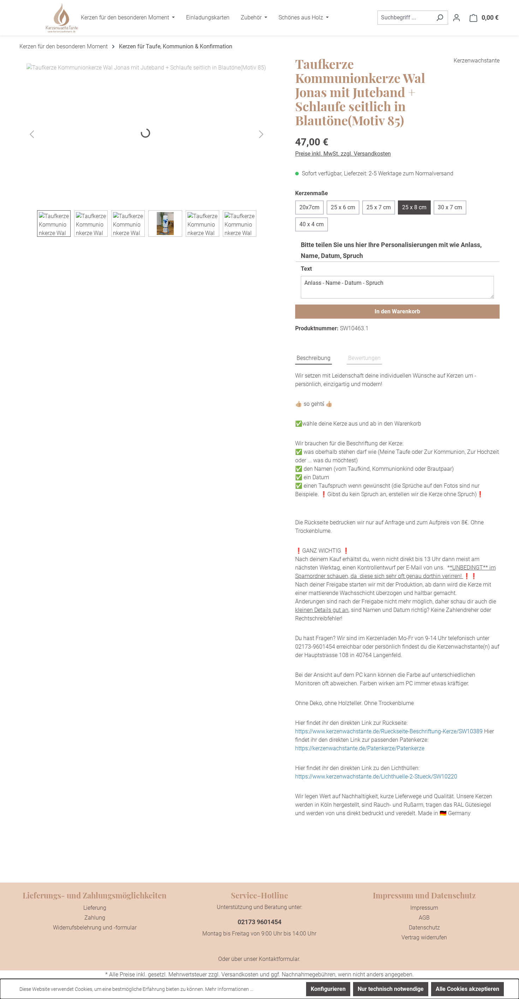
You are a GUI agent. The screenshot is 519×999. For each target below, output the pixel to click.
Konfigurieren (328, 989)
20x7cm (309, 207)
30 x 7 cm (450, 207)
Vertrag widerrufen (424, 937)
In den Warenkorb (397, 311)
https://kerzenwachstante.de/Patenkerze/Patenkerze (359, 748)
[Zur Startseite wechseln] (61, 17)
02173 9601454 (259, 922)
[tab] (313, 359)
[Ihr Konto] (456, 18)
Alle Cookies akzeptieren (467, 989)
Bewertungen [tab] (364, 358)
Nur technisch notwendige (391, 989)
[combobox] (404, 18)
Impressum (424, 907)
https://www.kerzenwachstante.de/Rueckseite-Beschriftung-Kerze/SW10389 (389, 731)
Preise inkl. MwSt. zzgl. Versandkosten (343, 153)
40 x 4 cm (311, 224)
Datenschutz (424, 927)
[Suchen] (439, 18)
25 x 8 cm (414, 207)
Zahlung (94, 917)
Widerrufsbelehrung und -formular (95, 927)
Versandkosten (239, 974)
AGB (424, 917)
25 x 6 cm (343, 207)
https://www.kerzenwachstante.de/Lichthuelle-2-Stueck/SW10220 (376, 776)
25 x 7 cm (378, 207)
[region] (146, 150)
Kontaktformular (279, 959)
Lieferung (94, 907)
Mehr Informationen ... (229, 989)
